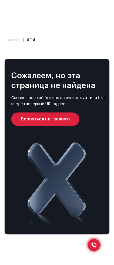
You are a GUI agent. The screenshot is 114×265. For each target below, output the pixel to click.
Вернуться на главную (45, 119)
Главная (12, 40)
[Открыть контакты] (94, 245)
